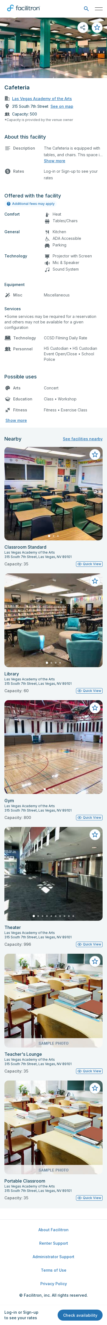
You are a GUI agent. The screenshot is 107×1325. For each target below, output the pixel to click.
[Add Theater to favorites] (94, 834)
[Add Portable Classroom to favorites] (94, 1088)
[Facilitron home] (23, 12)
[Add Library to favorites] (94, 581)
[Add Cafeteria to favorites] (97, 27)
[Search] (86, 9)
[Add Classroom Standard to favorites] (94, 454)
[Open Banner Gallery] (53, 48)
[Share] (82, 27)
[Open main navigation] (99, 9)
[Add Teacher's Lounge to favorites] (94, 961)
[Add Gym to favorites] (94, 707)
